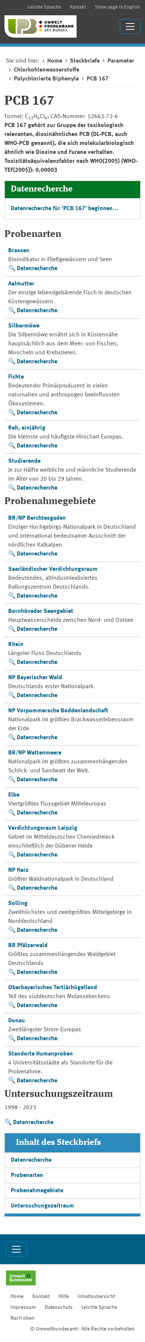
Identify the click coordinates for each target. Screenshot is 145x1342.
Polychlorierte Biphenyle (46, 79)
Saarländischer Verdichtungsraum (52, 569)
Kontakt (78, 7)
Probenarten (27, 1175)
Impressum (23, 1307)
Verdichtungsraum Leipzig (42, 828)
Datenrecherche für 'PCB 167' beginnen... (64, 209)
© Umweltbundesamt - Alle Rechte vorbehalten (82, 1329)
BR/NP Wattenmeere (34, 753)
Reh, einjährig (26, 428)
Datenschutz (58, 1307)
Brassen (18, 251)
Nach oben (22, 1318)
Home (54, 61)
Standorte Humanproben (40, 1054)
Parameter (120, 61)
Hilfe (63, 1296)
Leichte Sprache (44, 7)
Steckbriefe (85, 61)
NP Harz (18, 870)
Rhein (15, 645)
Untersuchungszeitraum (42, 1206)
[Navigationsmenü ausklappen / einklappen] (130, 26)
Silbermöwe (23, 326)
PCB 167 (98, 79)
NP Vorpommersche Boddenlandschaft (58, 711)
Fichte (16, 377)
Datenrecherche (37, 269)
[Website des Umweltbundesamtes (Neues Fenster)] (21, 1278)
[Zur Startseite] (40, 26)
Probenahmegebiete (37, 1191)
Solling (18, 903)
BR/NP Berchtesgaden (37, 518)
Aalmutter (21, 284)
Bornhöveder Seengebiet (40, 611)
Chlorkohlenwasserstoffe (46, 70)
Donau (16, 1021)
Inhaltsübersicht (96, 1296)
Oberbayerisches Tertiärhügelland (52, 988)
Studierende (24, 461)
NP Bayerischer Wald (35, 678)
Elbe (13, 795)
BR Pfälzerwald (28, 946)
